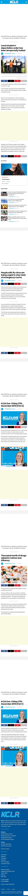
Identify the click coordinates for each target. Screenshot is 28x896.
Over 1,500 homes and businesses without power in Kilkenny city (16, 200)
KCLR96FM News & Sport (10, 53)
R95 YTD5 (3, 876)
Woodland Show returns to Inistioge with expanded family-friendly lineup (17, 211)
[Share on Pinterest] (17, 81)
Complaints (3, 858)
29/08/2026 (17, 196)
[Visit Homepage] (14, 2)
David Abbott (11, 196)
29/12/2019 (20, 53)
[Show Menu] (1, 2)
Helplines (3, 856)
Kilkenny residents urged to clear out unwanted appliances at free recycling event (17, 218)
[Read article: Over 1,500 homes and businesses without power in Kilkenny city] (4, 201)
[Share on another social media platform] (24, 81)
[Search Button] (26, 2)
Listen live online (5, 849)
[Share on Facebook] (4, 81)
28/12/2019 (20, 280)
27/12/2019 (20, 409)
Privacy (8, 889)
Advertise (3, 860)
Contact (13, 889)
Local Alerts (4, 854)
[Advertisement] (14, 19)
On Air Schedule (5, 862)
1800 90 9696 (5, 879)
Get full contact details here (7, 884)
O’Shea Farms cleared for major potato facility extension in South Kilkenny (17, 205)
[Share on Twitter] (11, 81)
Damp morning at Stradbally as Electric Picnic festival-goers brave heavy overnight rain (17, 193)
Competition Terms (5, 863)
